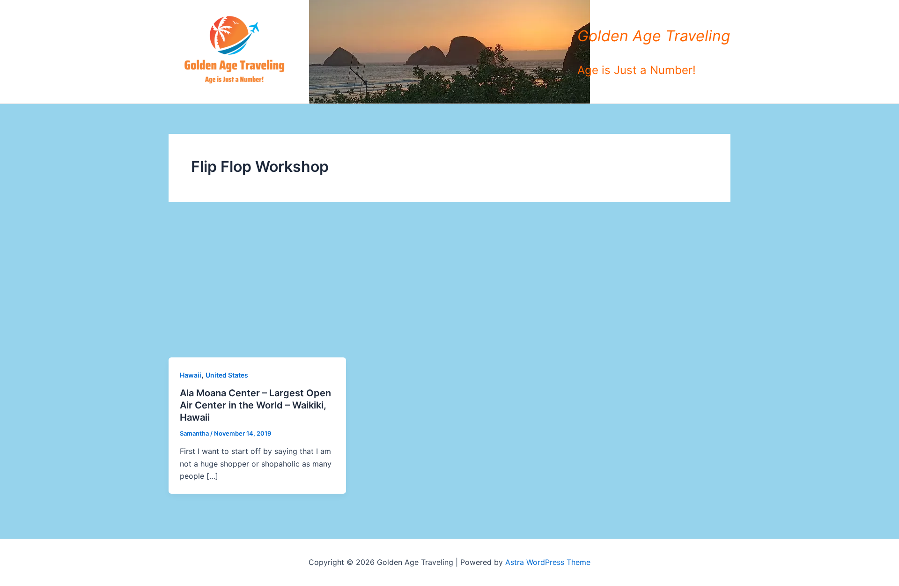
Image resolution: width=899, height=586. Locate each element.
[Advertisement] (449, 287)
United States (227, 375)
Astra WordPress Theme (547, 562)
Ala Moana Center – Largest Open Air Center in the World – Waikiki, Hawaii (255, 405)
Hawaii (190, 375)
